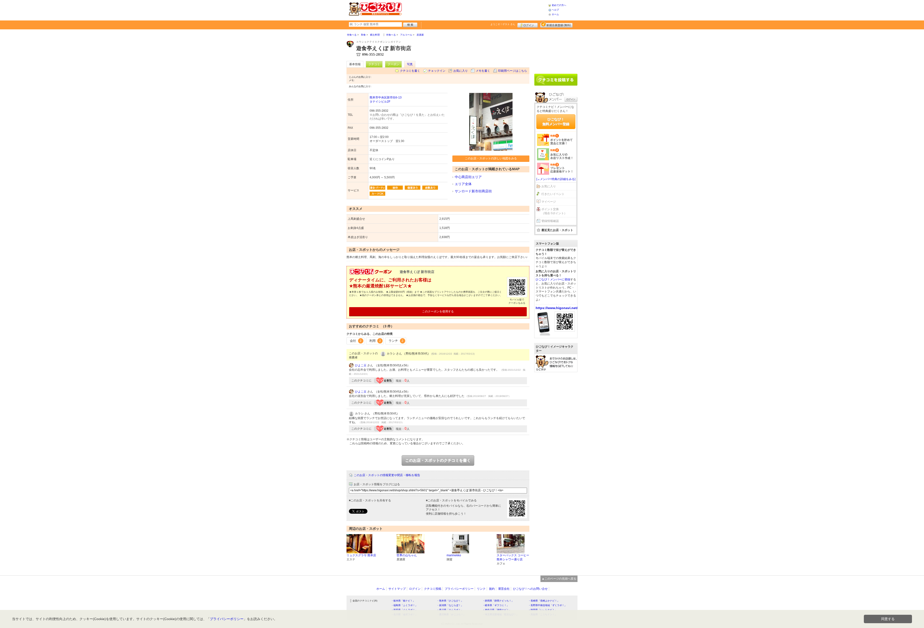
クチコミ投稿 (432, 588)
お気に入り (460, 70)
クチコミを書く (410, 70)
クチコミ (374, 64)
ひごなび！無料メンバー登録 (555, 121)
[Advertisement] (475, 9)
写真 (410, 64)
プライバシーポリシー (459, 588)
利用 (375, 341)
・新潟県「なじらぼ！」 (450, 605)
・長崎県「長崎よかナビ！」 (543, 600)
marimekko (454, 555)
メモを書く (483, 70)
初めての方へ (559, 5)
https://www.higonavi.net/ (557, 308)
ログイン (527, 24)
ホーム (555, 14)
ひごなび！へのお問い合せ (530, 588)
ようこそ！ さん (502, 24)
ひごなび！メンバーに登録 (553, 279)
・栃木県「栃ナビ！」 (403, 600)
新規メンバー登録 (556, 24)
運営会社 (504, 588)
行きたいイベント (553, 194)
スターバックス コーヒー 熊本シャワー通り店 (513, 557)
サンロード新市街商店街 (473, 191)
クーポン (393, 64)
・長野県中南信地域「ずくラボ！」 (547, 605)
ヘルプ (555, 9)
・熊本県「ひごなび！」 (450, 600)
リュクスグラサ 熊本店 (361, 555)
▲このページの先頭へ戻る (559, 578)
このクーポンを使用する (438, 311)
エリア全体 (463, 184)
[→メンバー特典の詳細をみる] (555, 179)
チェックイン (436, 70)
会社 (355, 341)
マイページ (548, 201)
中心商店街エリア (468, 177)
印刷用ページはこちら (512, 70)
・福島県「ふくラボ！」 (404, 605)
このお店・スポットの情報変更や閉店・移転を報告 (387, 475)
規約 (492, 588)
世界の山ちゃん (407, 555)
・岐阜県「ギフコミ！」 (495, 605)
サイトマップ (397, 588)
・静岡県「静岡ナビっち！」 (498, 600)
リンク (481, 588)
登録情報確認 (550, 221)
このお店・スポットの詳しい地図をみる (491, 158)
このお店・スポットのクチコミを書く (438, 460)
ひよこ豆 (360, 365)
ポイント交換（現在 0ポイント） (554, 211)
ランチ (396, 341)
